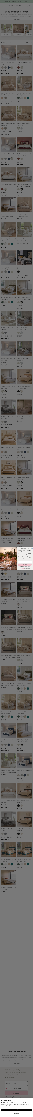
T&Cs (25, 566)
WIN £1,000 (25, 564)
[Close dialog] (31, 548)
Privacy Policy (28, 566)
